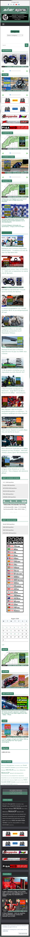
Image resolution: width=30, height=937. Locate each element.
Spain (15, 780)
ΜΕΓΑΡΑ (26, 782)
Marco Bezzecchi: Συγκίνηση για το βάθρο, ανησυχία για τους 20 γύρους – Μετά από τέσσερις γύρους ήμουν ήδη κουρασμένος (15, 450)
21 (18, 634)
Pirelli (5, 780)
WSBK (9, 782)
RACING (7, 780)
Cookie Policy (5, 930)
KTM (21, 767)
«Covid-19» (18, 782)
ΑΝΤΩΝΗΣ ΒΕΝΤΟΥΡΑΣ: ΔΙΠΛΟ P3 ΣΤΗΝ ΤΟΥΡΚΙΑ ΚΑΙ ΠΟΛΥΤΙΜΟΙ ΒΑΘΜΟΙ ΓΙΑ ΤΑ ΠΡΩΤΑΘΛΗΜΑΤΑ (13, 221)
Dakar (21, 765)
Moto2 (18, 770)
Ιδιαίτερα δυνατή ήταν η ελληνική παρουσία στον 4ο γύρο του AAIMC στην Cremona (14, 351)
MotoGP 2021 (15, 775)
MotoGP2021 (21, 775)
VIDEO (25, 780)
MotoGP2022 (4, 778)
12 (11, 631)
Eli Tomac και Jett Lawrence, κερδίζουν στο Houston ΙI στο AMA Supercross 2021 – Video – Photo (14, 713)
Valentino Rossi (20, 780)
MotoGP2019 (20, 773)
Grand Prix (7, 767)
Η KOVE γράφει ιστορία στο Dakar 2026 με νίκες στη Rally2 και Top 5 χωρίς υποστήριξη (15, 740)
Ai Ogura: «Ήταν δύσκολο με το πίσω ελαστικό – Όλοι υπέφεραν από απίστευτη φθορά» (15, 471)
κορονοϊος (15, 784)
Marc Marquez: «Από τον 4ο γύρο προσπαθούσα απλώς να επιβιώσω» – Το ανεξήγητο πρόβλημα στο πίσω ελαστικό (14, 411)
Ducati (25, 765)
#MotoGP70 (3, 765)
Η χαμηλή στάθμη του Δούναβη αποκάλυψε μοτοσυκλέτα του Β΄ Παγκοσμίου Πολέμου (11, 331)
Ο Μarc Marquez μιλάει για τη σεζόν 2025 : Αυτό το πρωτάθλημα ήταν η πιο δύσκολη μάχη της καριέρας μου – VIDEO (14, 894)
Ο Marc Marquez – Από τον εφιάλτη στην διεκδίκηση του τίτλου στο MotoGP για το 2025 (13, 914)
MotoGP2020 (3, 775)
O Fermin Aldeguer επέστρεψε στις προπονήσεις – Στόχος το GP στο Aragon (13, 225)
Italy (16, 767)
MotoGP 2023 (21, 777)
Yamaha (13, 782)
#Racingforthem (10, 765)
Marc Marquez (25, 767)
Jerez (18, 767)
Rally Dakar (12, 780)
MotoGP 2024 (11, 818)
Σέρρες (4, 784)
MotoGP (5, 772)
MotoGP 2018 (13, 773)
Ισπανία (22, 782)
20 (15, 634)
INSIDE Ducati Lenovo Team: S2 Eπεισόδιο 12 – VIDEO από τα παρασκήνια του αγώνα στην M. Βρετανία (15, 271)
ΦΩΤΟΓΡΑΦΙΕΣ (9, 784)
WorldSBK (4, 782)
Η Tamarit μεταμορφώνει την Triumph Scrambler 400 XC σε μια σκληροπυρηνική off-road (15, 310)
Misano (15, 770)
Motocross (22, 770)
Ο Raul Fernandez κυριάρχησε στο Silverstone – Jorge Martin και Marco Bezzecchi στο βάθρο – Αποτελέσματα (13, 391)
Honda (13, 767)
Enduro (2, 767)
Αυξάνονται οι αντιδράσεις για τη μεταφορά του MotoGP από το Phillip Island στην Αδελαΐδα (14, 200)
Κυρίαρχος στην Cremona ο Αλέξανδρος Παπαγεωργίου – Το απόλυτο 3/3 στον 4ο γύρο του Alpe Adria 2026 (14, 250)
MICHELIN (9, 770)
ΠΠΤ (2, 784)
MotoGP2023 (15, 778)
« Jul (3, 645)
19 (11, 634)
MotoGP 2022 (9, 777)
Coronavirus (17, 765)
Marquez (3, 770)
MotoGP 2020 (9, 775)
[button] (15, 482)
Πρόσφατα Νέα (6, 233)
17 (3, 634)
